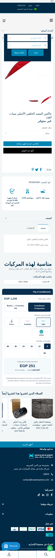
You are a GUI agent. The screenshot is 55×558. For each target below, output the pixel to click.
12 (39, 346)
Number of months (43, 341)
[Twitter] (36, 169)
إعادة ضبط (19, 52)
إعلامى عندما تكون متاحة (27, 144)
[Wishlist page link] (52, 1)
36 (16, 346)
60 (45, 353)
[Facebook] (40, 169)
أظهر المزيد (27, 444)
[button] (35, 9)
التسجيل (19, 9)
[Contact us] (50, 548)
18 (31, 346)
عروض (30, 5)
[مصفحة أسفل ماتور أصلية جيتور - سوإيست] (42, 408)
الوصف (49, 218)
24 (23, 346)
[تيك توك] (39, 494)
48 (8, 346)
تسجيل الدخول (28, 9)
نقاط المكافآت (21, 5)
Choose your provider (42, 315)
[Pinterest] (32, 169)
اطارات (37, 5)
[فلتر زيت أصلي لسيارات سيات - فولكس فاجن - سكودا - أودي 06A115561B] (19, 408)
